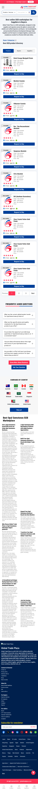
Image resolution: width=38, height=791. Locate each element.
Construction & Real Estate (9, 766)
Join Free (31, 1)
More (3, 773)
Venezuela (22, 756)
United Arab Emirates (7, 749)
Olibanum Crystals (20, 104)
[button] (33, 293)
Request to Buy (19, 74)
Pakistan (22, 749)
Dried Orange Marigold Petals (23, 58)
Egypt (16, 742)
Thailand (24, 746)
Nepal (8, 739)
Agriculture (5, 763)
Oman (16, 749)
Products (8, 51)
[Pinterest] (22, 732)
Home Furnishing (17, 770)
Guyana (4, 756)
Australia (28, 753)
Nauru (22, 753)
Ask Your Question (19, 367)
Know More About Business (19, 362)
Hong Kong (5, 742)
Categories (10, 40)
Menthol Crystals (19, 81)
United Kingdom (30, 742)
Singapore (11, 746)
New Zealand (16, 753)
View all (19, 410)
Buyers (19, 51)
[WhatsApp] (35, 732)
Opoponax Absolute (20, 151)
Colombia (10, 756)
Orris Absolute (18, 174)
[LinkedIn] (17, 732)
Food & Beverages (6, 770)
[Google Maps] (31, 732)
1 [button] (11, 293)
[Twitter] (8, 732)
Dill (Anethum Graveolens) (22, 196)
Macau (4, 753)
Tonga (9, 753)
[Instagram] (12, 732)
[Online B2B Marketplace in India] (27, 7)
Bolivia (16, 756)
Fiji (33, 753)
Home (5, 40)
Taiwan (18, 746)
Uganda (11, 742)
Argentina (4, 746)
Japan (3, 739)
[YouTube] (26, 732)
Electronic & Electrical (23, 766)
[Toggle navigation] (2, 7)
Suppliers (29, 51)
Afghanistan (29, 749)
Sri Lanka (14, 739)
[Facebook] (3, 732)
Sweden (22, 742)
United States (22, 739)
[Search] (33, 12)
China (28, 739)
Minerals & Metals (28, 770)
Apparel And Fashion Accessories (18, 763)
